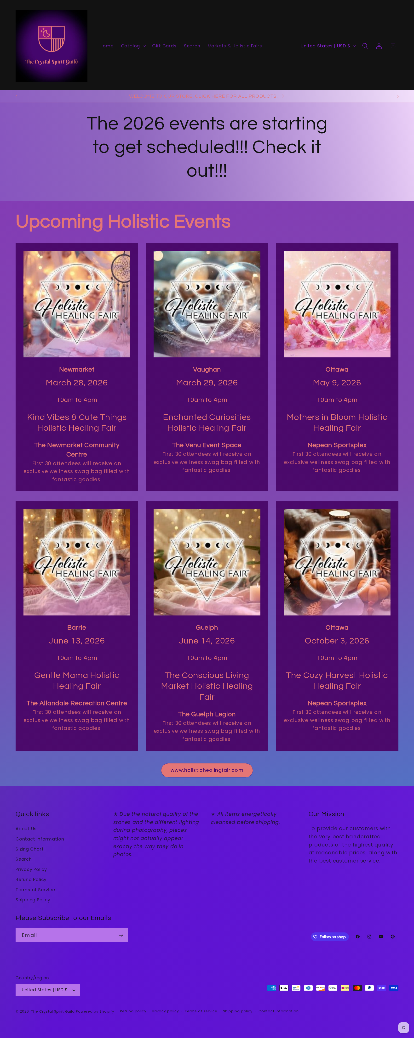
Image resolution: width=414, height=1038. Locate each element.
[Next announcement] (398, 96)
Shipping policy (238, 1011)
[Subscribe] (121, 935)
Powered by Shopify (95, 1011)
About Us (26, 829)
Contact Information (40, 839)
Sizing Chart (30, 849)
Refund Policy (31, 879)
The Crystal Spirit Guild (53, 1011)
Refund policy (133, 1011)
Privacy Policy (31, 869)
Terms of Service (35, 889)
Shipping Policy (33, 900)
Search (24, 859)
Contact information (279, 1011)
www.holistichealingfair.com (207, 770)
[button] (132, 45)
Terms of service (201, 1011)
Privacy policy (165, 1011)
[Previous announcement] (16, 96)
